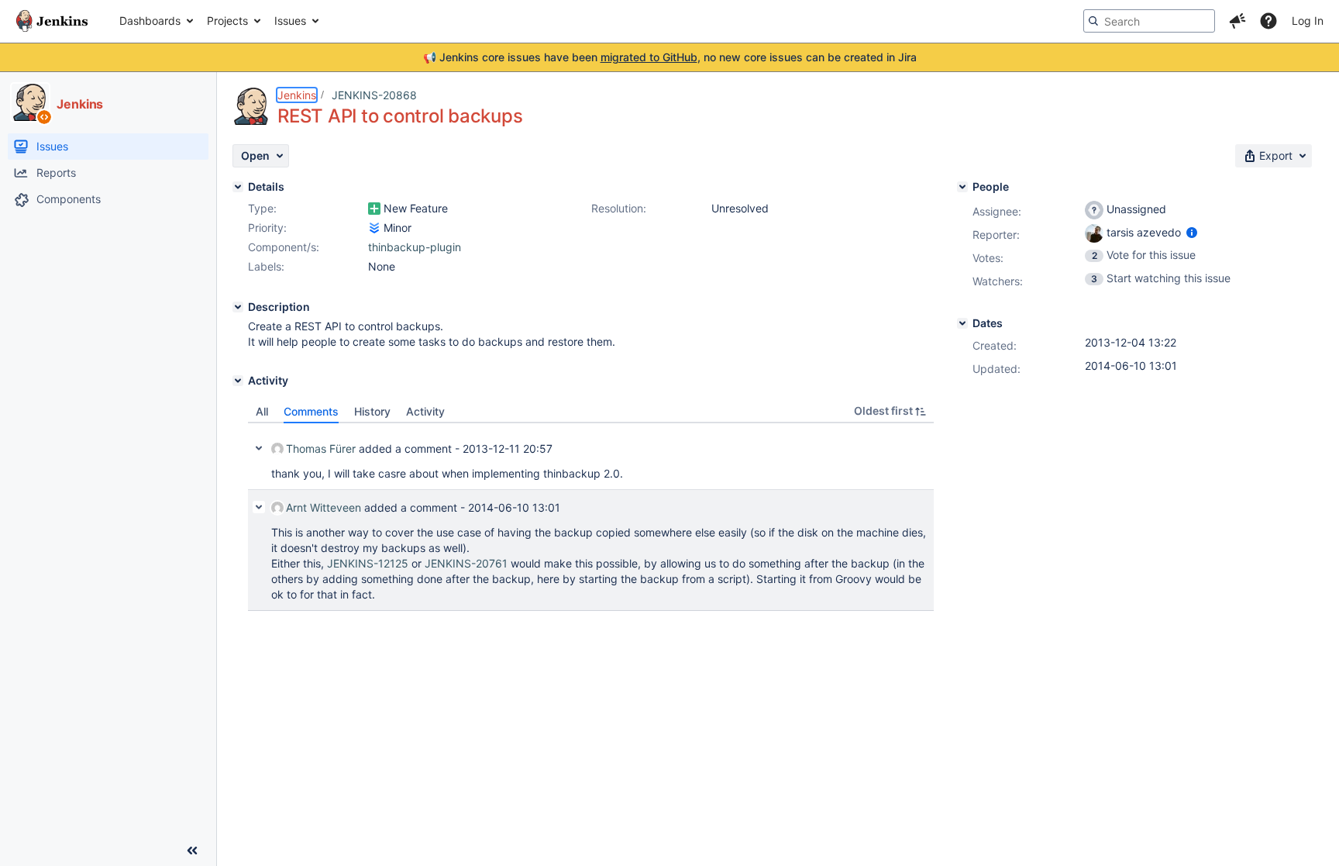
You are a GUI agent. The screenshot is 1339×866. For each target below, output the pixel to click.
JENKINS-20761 (466, 563)
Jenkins (296, 95)
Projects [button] (227, 20)
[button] (1237, 21)
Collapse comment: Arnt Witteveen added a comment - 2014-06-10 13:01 (259, 507)
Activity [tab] (425, 411)
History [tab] (372, 411)
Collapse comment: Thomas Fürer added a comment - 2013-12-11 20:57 (259, 448)
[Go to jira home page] (52, 20)
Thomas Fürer (321, 448)
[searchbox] (1149, 21)
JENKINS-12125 (367, 563)
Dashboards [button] (150, 20)
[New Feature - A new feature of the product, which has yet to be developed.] (374, 208)
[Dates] (962, 323)
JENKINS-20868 (374, 95)
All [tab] (262, 411)
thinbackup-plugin (414, 247)
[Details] (237, 186)
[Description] (237, 307)
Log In (1308, 20)
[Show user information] (1192, 232)
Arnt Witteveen (323, 507)
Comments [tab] (311, 411)
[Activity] (237, 380)
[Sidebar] (192, 850)
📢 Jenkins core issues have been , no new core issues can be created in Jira (670, 57)
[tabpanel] (591, 517)
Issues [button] (290, 20)
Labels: (266, 266)
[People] (962, 186)
